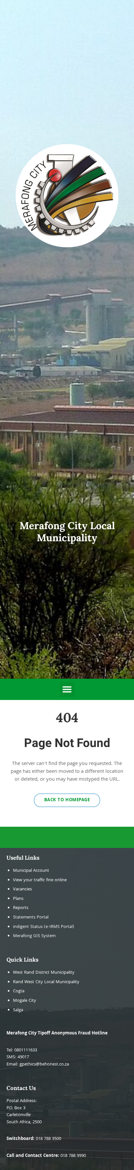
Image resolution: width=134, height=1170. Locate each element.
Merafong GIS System (34, 936)
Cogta (18, 991)
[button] (67, 689)
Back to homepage (67, 800)
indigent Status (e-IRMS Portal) (43, 927)
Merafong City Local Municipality (67, 531)
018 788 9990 (73, 1156)
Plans (18, 899)
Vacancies (22, 889)
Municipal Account (31, 871)
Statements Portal (30, 917)
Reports (20, 908)
